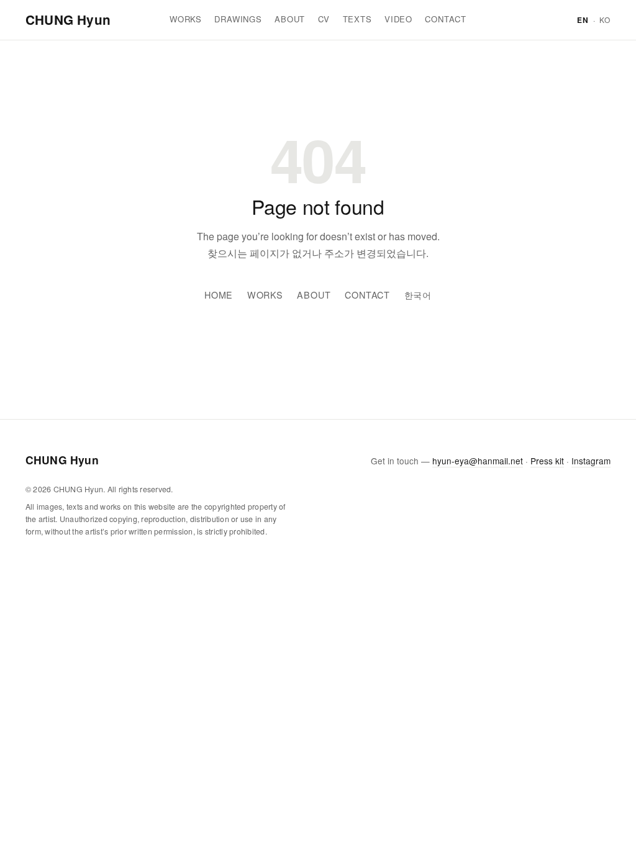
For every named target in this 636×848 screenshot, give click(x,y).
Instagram (591, 460)
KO (605, 19)
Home (218, 294)
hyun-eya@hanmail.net (477, 460)
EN (583, 19)
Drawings (237, 19)
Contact (445, 19)
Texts (357, 19)
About (290, 19)
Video (398, 19)
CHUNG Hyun (68, 20)
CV (324, 19)
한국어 (418, 294)
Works (186, 19)
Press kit (547, 460)
